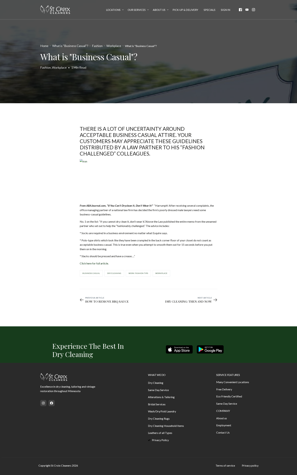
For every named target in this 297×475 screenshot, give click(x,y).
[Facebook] (240, 9)
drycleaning (114, 273)
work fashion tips (138, 273)
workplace (161, 273)
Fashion (45, 67)
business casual (91, 273)
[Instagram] (253, 9)
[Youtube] (247, 9)
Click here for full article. (94, 263)
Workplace (59, 67)
